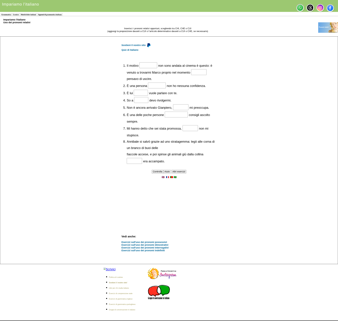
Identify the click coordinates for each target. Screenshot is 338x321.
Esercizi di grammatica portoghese (122, 304)
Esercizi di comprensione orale (120, 293)
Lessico (16, 15)
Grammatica (6, 15)
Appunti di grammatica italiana (50, 15)
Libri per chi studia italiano (119, 288)
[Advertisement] (169, 201)
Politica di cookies (116, 277)
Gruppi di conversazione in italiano (122, 310)
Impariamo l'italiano (20, 4)
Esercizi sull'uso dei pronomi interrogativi (145, 247)
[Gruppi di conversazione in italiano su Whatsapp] (159, 291)
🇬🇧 (163, 177)
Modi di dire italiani (28, 15)
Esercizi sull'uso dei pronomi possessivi (144, 242)
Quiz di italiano (129, 50)
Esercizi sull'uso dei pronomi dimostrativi (144, 245)
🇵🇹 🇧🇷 (173, 177)
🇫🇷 (167, 177)
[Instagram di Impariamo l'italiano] (162, 272)
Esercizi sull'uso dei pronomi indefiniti (143, 250)
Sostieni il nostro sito (133, 45)
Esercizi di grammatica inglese (120, 299)
